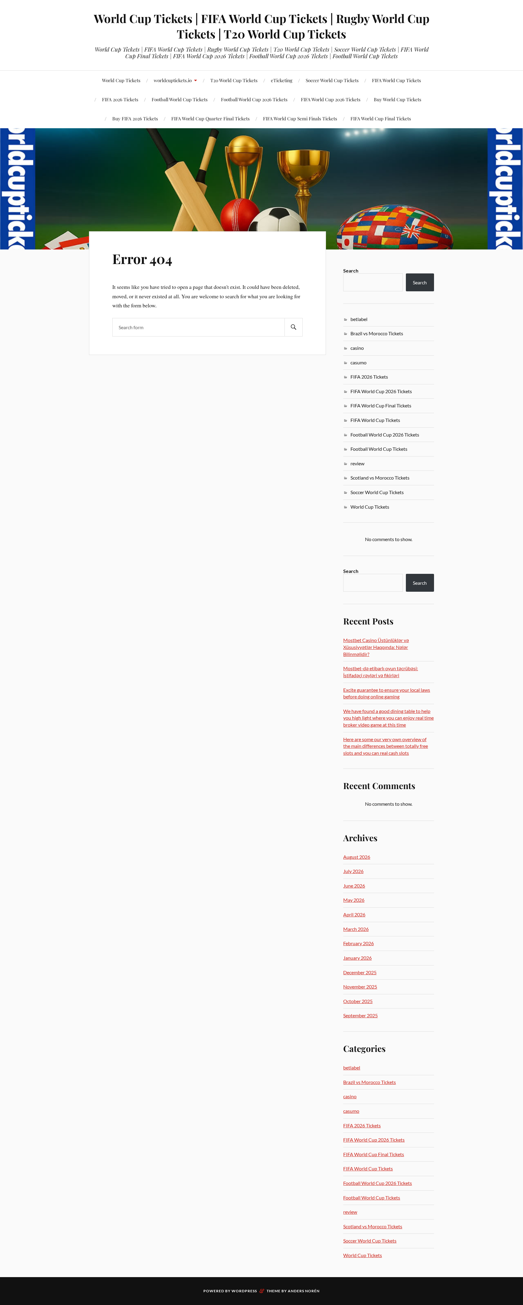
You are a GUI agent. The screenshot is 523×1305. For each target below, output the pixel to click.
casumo (358, 362)
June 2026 (354, 885)
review (357, 463)
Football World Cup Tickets (378, 449)
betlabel (358, 319)
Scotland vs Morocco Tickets (380, 477)
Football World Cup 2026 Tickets (254, 99)
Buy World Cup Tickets (397, 99)
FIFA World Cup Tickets (396, 80)
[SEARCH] (294, 327)
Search (350, 270)
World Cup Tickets (121, 80)
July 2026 (353, 871)
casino (357, 348)
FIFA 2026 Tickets (369, 377)
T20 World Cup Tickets (234, 80)
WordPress (244, 1291)
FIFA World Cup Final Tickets (380, 118)
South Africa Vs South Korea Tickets (65, 103)
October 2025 (358, 1001)
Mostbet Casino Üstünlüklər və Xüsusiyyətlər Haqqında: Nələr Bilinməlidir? (376, 647)
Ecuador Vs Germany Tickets (139, 106)
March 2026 (356, 929)
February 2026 (358, 943)
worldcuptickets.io (173, 80)
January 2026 (357, 958)
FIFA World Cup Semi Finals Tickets (300, 118)
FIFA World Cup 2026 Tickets (330, 99)
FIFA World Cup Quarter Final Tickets (210, 118)
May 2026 (353, 900)
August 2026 (356, 857)
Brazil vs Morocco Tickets (376, 333)
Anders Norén (304, 1291)
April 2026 (354, 914)
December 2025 (360, 972)
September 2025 (360, 1015)
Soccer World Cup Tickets (332, 80)
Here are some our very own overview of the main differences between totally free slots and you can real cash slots (385, 746)
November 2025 (360, 986)
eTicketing (281, 80)
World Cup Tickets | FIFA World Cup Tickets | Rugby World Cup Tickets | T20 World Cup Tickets (261, 26)
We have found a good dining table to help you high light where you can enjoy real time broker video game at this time (388, 718)
